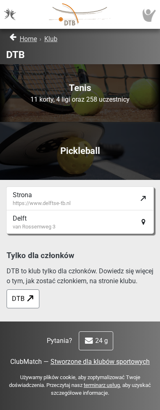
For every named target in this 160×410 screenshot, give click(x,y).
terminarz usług (102, 385)
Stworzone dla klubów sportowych (100, 362)
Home (28, 39)
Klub (50, 39)
